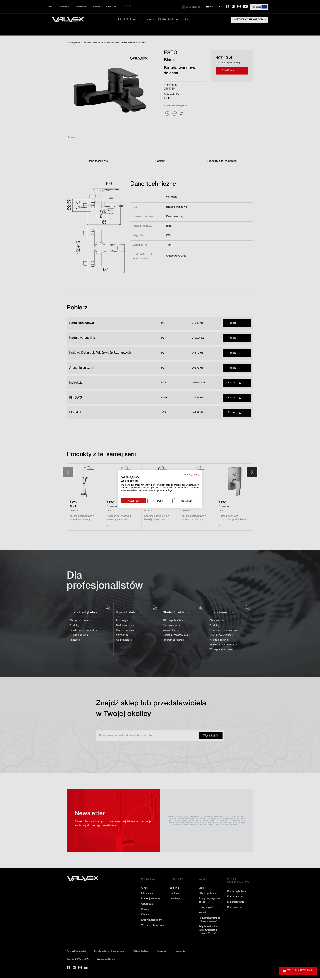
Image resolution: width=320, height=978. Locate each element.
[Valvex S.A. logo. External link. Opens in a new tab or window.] (130, 477)
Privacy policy (191, 474)
